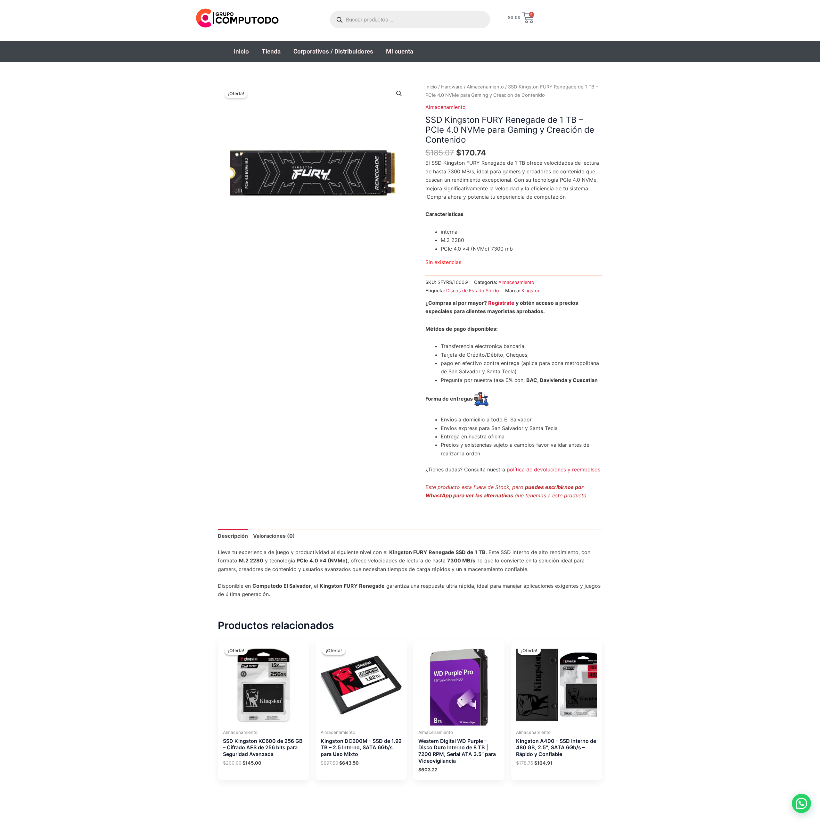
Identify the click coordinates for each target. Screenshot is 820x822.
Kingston (530, 290)
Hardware (452, 87)
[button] (399, 93)
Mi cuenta (399, 51)
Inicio (241, 51)
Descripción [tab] (233, 536)
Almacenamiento (485, 87)
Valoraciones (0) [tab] (274, 536)
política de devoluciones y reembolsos (553, 469)
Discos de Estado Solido (472, 290)
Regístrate (501, 303)
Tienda (271, 51)
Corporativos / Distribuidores (333, 51)
